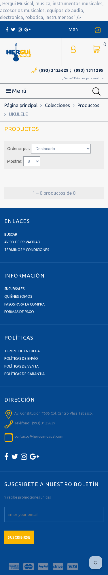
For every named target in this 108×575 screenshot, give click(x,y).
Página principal (20, 105)
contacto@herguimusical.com (38, 436)
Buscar (10, 234)
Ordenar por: (18, 148)
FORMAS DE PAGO (19, 312)
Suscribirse (19, 537)
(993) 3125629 (54, 70)
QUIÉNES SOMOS (18, 296)
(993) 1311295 (88, 70)
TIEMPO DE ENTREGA (22, 351)
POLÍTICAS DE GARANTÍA (24, 374)
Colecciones (57, 105)
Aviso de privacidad (22, 242)
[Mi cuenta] (73, 49)
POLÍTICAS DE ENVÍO (21, 358)
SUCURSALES (14, 289)
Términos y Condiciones (26, 250)
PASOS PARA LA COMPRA (24, 304)
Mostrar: (14, 161)
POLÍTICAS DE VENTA (21, 366)
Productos (88, 105)
